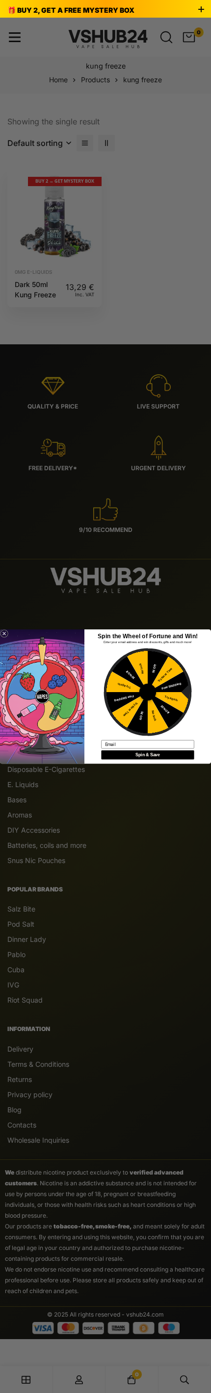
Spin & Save (147, 754)
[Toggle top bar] (201, 10)
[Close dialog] (4, 633)
